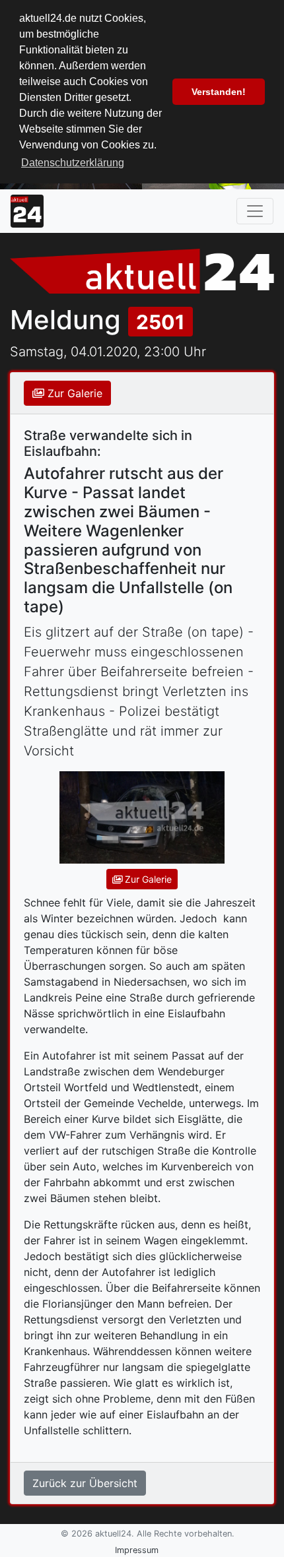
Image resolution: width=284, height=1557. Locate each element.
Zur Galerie (73, 393)
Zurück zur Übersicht (84, 1483)
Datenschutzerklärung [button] (72, 162)
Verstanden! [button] (219, 91)
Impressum (137, 1550)
